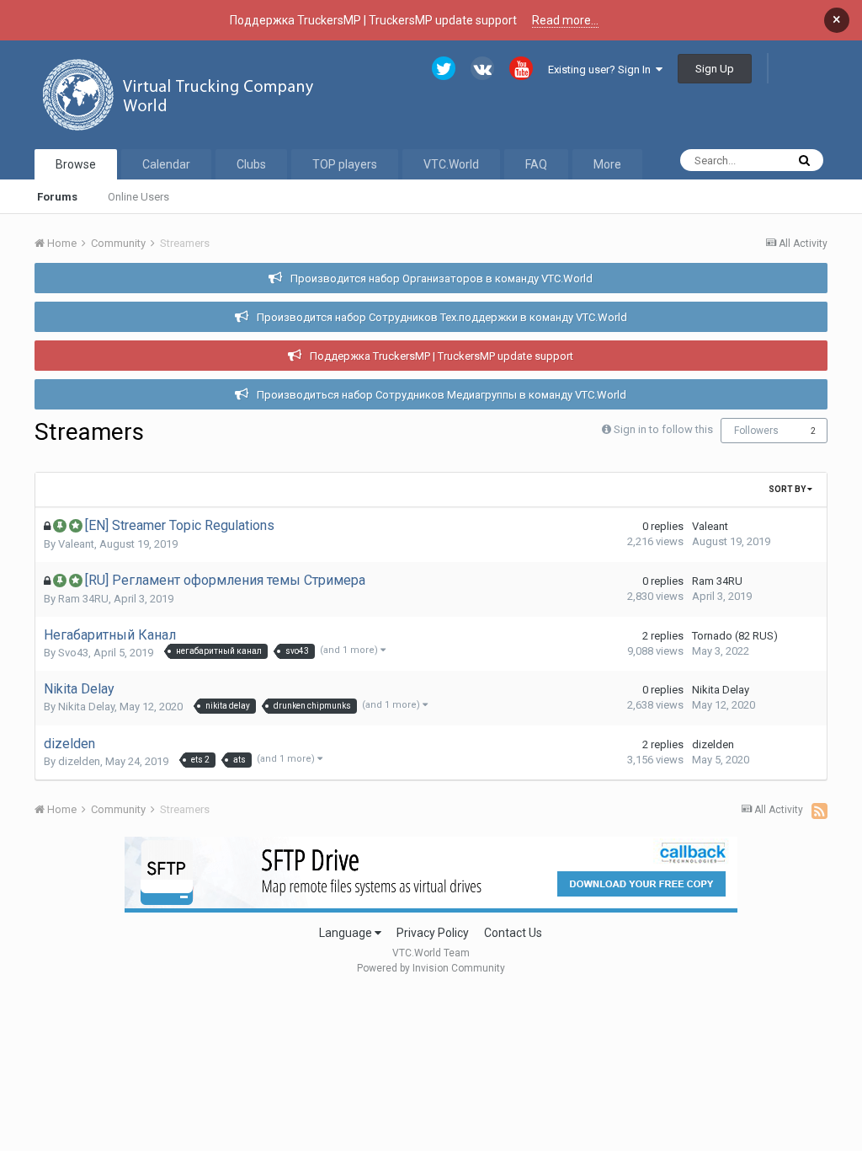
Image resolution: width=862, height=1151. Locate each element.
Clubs (251, 164)
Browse (76, 164)
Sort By (788, 489)
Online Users (138, 196)
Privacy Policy (432, 933)
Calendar (166, 164)
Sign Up (714, 68)
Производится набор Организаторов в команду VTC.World (441, 278)
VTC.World (451, 164)
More (607, 164)
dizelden (79, 761)
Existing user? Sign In (602, 69)
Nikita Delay (86, 706)
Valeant (76, 544)
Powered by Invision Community (431, 968)
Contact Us (513, 933)
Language (347, 933)
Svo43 (73, 652)
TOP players (344, 164)
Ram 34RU (83, 598)
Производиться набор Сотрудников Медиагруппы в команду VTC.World (441, 394)
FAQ (536, 164)
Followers (756, 430)
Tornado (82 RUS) (735, 635)
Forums (57, 196)
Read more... (565, 20)
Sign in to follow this (663, 429)
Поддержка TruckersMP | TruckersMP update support (441, 356)
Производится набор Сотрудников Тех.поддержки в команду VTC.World (442, 317)
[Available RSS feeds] (819, 810)
